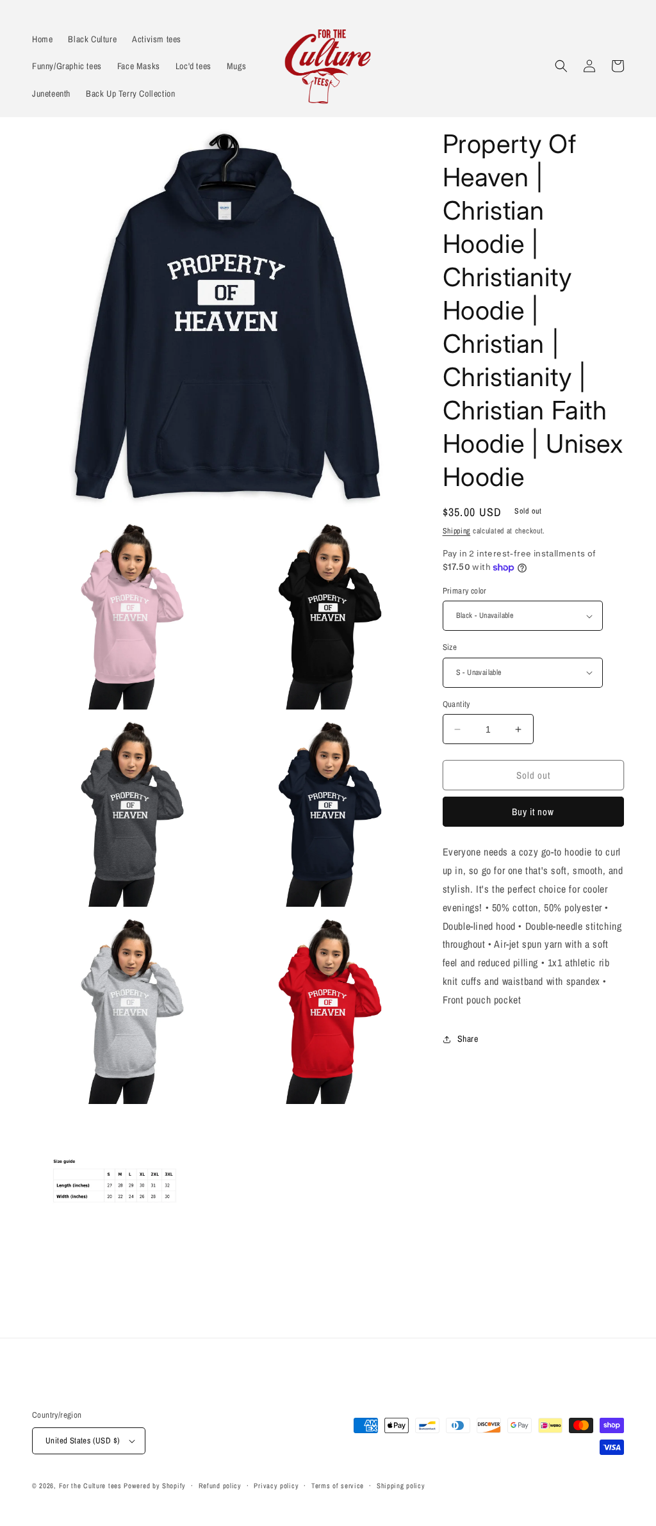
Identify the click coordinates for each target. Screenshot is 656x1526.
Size (450, 647)
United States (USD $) (82, 1440)
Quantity (456, 704)
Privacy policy (276, 1485)
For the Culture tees (90, 1485)
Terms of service (337, 1485)
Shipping (457, 531)
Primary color (465, 590)
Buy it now (533, 811)
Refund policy (220, 1485)
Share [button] (468, 1038)
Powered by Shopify (155, 1485)
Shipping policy (401, 1485)
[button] (561, 66)
